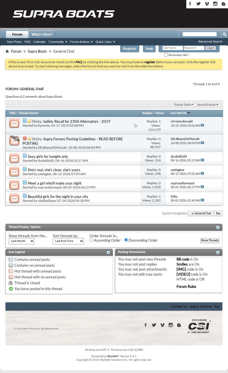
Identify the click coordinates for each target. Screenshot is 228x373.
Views (159, 113)
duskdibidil (46, 160)
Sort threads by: (65, 236)
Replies (147, 113)
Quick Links (104, 41)
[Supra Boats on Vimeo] (207, 4)
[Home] (63, 14)
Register (130, 49)
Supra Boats (37, 51)
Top (218, 213)
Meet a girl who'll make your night (54, 183)
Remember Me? (178, 55)
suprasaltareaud (49, 187)
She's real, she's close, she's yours (54, 170)
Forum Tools (183, 104)
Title (12, 113)
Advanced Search (210, 41)
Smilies (182, 264)
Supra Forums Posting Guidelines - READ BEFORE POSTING (73, 141)
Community (56, 41)
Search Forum (206, 104)
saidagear (44, 174)
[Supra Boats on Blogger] (223, 4)
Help (149, 49)
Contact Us (179, 306)
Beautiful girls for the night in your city (58, 196)
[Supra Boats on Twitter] (198, 4)
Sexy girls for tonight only (48, 156)
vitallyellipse (47, 200)
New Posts (14, 41)
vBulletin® (113, 356)
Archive (206, 306)
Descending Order (143, 240)
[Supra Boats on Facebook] (190, 4)
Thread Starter (28, 113)
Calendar (39, 41)
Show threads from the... (28, 236)
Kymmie (44, 125)
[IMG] (181, 269)
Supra (194, 306)
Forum (17, 34)
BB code (183, 259)
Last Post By (178, 113)
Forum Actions (80, 41)
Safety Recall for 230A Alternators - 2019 (76, 121)
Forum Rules (186, 286)
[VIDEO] (183, 274)
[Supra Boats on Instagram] (215, 4)
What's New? (42, 34)
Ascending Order (107, 240)
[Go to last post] (202, 125)
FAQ (27, 41)
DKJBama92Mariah (52, 147)
